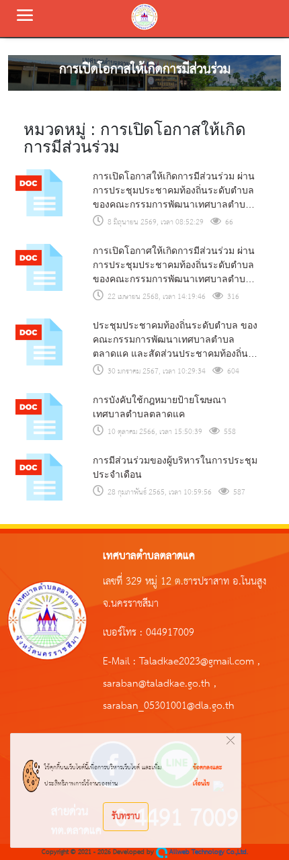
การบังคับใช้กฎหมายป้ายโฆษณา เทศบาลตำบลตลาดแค (159, 406)
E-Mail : (121, 662)
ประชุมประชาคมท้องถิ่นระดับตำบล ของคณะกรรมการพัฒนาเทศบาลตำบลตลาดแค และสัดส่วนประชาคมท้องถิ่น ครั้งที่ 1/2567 (175, 340)
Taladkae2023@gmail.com (196, 662)
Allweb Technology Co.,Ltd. (207, 852)
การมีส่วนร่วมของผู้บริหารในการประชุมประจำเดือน (175, 467)
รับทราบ (126, 816)
